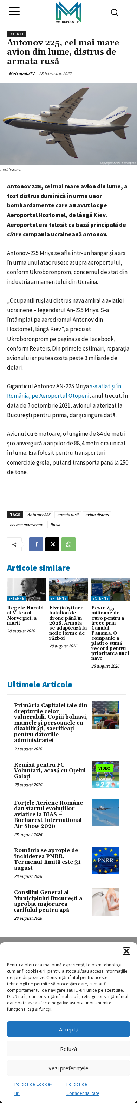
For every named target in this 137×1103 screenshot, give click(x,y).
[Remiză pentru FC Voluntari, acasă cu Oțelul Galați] (105, 774)
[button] (126, 951)
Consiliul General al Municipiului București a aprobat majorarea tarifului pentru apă (48, 901)
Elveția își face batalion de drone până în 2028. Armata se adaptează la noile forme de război (68, 623)
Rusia (55, 524)
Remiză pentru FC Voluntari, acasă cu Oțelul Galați (50, 771)
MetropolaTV (21, 73)
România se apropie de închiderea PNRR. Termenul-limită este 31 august (47, 859)
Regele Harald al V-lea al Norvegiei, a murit (25, 615)
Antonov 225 (38, 514)
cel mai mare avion (26, 524)
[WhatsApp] (68, 544)
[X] (52, 544)
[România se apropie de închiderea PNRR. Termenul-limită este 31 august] (105, 860)
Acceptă (68, 1029)
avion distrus (97, 514)
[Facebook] (36, 544)
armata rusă (67, 514)
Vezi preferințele (68, 1068)
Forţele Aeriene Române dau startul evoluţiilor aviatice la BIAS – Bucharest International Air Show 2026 (48, 815)
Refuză (68, 1048)
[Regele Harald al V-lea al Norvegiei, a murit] (26, 589)
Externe (16, 34)
